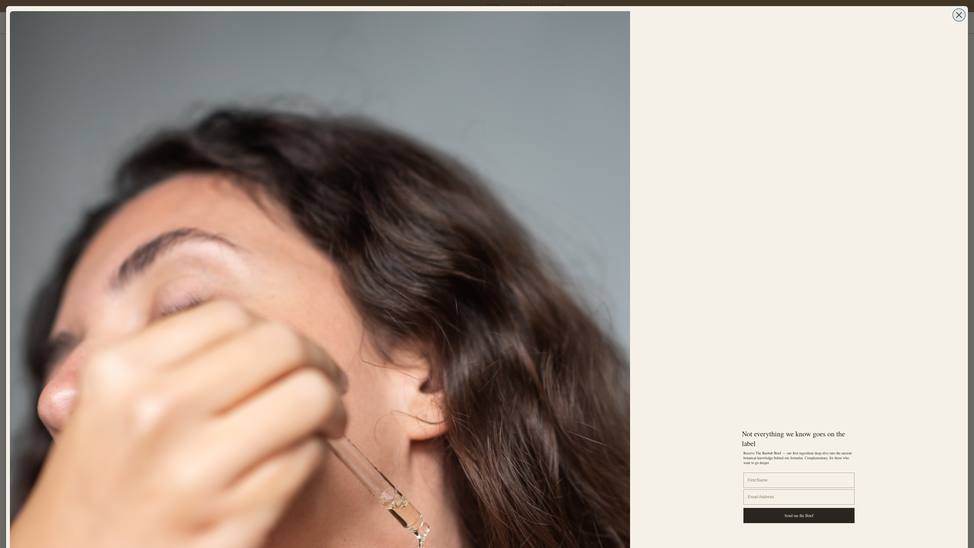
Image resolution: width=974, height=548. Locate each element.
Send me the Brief (799, 515)
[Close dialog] (959, 15)
